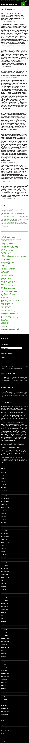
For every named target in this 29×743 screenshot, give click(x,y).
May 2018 (3, 589)
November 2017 (5, 606)
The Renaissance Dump (6, 310)
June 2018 (3, 586)
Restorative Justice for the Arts (8, 312)
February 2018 (4, 597)
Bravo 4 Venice (4, 249)
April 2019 (3, 557)
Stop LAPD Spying (5, 322)
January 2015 (4, 705)
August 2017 (4, 615)
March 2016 (4, 664)
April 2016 (3, 662)
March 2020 (4, 525)
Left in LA (3, 284)
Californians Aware (6, 252)
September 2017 (5, 612)
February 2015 (4, 702)
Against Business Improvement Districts (11, 239)
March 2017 (4, 630)
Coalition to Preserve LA (7, 258)
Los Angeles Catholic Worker (9, 216)
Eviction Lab (4, 266)
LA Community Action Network (9, 291)
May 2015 (3, 694)
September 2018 (5, 577)
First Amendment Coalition (8, 269)
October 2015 (4, 679)
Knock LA (3, 280)
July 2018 (3, 583)
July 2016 (3, 653)
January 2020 (4, 531)
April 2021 (3, 487)
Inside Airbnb (4, 277)
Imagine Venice (4, 272)
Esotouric (3, 265)
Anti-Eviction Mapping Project (8, 243)
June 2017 (3, 621)
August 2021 (4, 475)
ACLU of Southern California (8, 237)
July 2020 (3, 513)
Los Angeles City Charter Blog (8, 290)
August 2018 (4, 580)
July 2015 (3, 688)
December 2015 (5, 673)
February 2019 (4, 563)
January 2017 (4, 635)
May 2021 (3, 484)
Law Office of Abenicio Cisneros (9, 281)
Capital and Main (5, 255)
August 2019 (4, 545)
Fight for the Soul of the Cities (8, 268)
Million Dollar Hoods (6, 298)
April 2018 (3, 592)
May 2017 (3, 624)
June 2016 (3, 656)
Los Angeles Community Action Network (12, 219)
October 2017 (4, 609)
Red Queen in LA (5, 307)
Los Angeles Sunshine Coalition (8, 294)
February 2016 (4, 667)
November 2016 (5, 641)
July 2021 (3, 478)
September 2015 (5, 682)
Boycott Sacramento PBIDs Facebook (10, 246)
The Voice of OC (5, 326)
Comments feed (5, 730)
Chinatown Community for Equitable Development (13, 256)
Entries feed (4, 728)
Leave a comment (13, 21)
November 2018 (5, 571)
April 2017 (3, 627)
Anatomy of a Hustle (6, 242)
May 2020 (3, 519)
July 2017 (3, 618)
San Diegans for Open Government (9, 313)
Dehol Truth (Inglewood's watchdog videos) (11, 261)
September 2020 (5, 507)
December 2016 (5, 638)
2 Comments (12, 131)
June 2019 (3, 551)
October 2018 (4, 574)
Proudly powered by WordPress (7, 741)
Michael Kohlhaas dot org (9, 4)
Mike (8, 21)
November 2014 (5, 711)
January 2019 (4, 565)
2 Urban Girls (4, 236)
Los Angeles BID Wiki (8, 391)
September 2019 (5, 542)
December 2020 (5, 498)
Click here (3, 366)
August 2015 (4, 685)
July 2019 (3, 548)
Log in (2, 725)
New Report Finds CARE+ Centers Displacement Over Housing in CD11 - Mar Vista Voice (14, 407)
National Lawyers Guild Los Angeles (10, 300)
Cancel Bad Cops (5, 253)
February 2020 (4, 528)
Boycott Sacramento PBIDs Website (10, 247)
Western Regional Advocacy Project (10, 329)
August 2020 (4, 510)
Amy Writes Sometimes (6, 240)
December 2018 (5, 568)
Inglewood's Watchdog (6, 274)
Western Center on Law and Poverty (10, 328)
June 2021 (3, 481)
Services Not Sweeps (6, 316)
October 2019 (4, 539)
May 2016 (3, 659)
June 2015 (3, 691)
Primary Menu (27, 4)
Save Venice (4, 314)
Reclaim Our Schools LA (7, 306)
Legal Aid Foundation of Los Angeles (10, 285)
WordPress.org (4, 733)
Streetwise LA (4, 325)
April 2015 (3, 697)
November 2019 (5, 536)
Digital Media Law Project (7, 262)
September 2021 (5, 472)
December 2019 (5, 533)
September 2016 (5, 647)
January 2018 (4, 600)
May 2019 (3, 554)
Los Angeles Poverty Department (9, 293)
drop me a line (11, 396)
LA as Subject (4, 287)
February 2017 (4, 632)
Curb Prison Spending (6, 259)
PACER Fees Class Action (7, 303)
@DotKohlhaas (4, 357)
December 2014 (5, 708)
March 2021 (4, 490)
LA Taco (3, 296)
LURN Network (4, 297)
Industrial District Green (7, 275)
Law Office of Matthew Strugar (8, 282)
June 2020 (3, 516)
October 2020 (4, 504)
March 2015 (4, 699)
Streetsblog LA (4, 323)
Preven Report (4, 304)
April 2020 (3, 522)
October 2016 (4, 644)
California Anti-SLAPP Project (8, 250)
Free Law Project (5, 271)
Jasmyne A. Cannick (6, 278)
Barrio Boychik (4, 245)
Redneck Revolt (5, 309)
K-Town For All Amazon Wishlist (10, 222)
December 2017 (5, 603)
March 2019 (4, 560)
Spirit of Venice (4, 320)
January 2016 (4, 670)
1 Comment (12, 110)
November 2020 (5, 501)
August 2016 (4, 650)
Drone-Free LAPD (5, 263)
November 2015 (5, 676)
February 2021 (4, 493)
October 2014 (4, 714)
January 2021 (4, 496)
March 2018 (4, 595)
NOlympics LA (4, 301)
